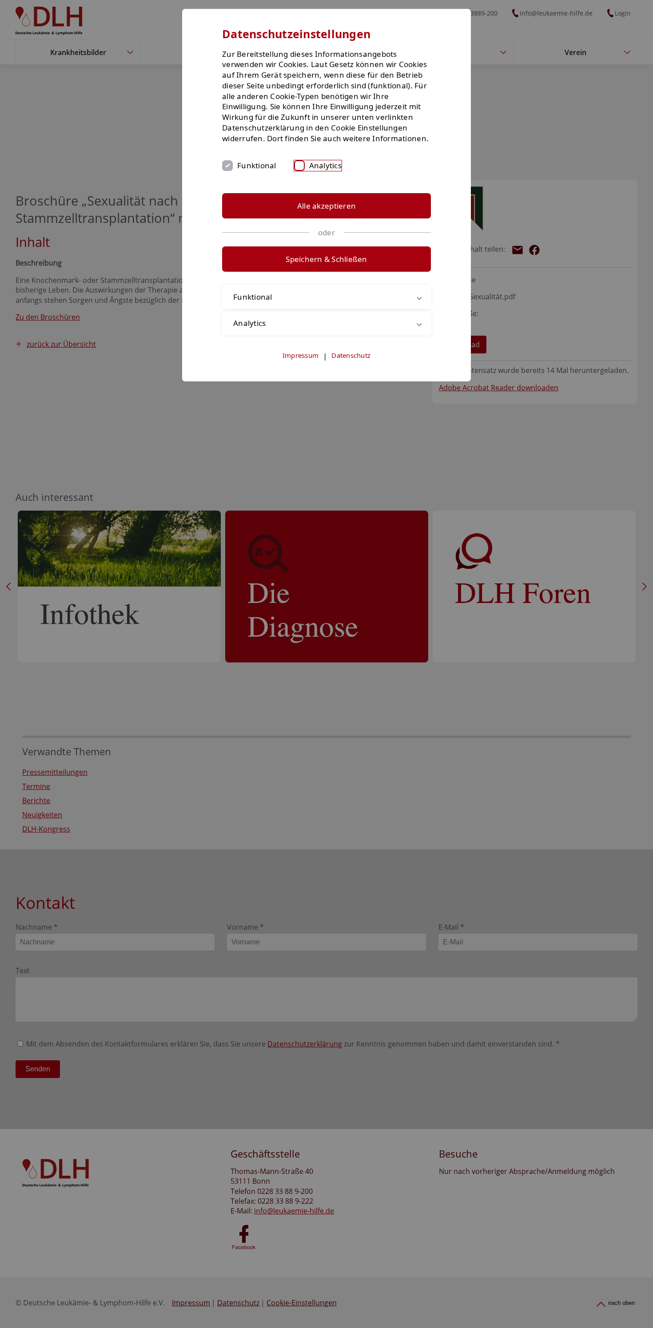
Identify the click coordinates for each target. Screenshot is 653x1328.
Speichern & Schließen (326, 259)
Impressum (301, 355)
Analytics (325, 165)
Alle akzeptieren (326, 206)
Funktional (256, 165)
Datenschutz (350, 355)
